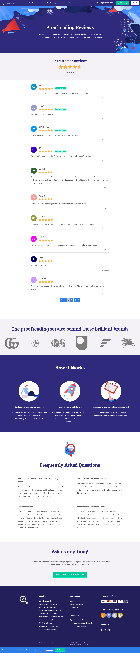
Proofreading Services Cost (48, 626)
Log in (134, 3)
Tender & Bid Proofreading (48, 613)
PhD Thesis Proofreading (47, 607)
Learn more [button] (49, 650)
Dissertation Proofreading (48, 604)
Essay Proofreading (45, 601)
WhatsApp (123, 3)
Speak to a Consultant (67, 574)
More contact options (80, 626)
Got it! (60, 650)
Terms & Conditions (76, 604)
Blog (71, 601)
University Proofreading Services (50, 610)
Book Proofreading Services (48, 620)
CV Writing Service (45, 623)
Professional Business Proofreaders (51, 617)
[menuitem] (27, 3)
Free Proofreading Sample (48, 629)
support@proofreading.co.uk (82, 623)
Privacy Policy (74, 607)
